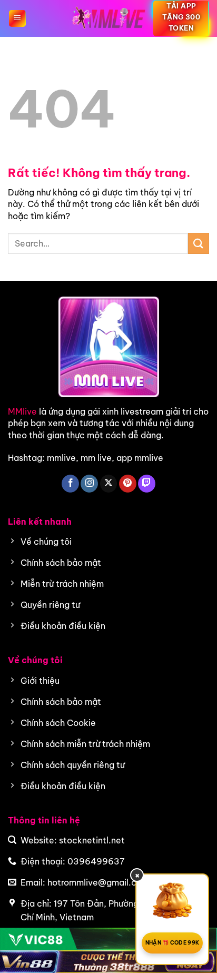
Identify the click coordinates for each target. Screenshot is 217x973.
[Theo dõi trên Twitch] (146, 484)
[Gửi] (198, 243)
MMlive (22, 411)
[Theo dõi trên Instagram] (89, 484)
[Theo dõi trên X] (108, 484)
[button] (17, 18)
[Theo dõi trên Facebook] (70, 484)
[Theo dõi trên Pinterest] (127, 484)
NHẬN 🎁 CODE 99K (172, 942)
